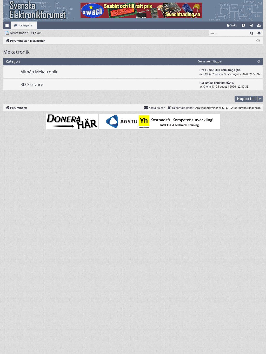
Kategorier (26, 25)
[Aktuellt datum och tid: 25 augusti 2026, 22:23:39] (258, 41)
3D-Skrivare (32, 84)
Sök (38, 33)
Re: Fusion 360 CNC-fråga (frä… (221, 70)
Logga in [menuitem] (252, 26)
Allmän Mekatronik (39, 72)
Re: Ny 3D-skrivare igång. (217, 82)
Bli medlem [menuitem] (260, 26)
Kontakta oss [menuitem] (157, 107)
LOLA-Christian (213, 74)
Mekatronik (16, 51)
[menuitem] (232, 25)
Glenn (207, 86)
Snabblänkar (8, 26)
